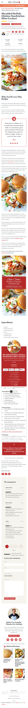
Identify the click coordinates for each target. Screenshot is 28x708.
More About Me (13, 635)
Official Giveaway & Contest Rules (14, 698)
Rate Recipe (6, 24)
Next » (14, 550)
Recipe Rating (7, 573)
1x (11, 391)
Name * (5, 562)
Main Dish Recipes (9, 8)
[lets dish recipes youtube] (23, 32)
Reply (22, 487)
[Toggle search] (24, 2)
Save (22, 369)
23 (21, 546)
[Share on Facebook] (6, 474)
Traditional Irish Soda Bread (7, 661)
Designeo (17, 702)
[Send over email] (9, 474)
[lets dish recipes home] (14, 2)
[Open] (3, 2)
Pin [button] (17, 369)
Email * (5, 568)
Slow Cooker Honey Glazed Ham (7, 681)
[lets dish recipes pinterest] (13, 32)
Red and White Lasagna (19, 680)
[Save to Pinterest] (2, 474)
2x (13, 391)
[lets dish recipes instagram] (20, 32)
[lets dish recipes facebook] (16, 32)
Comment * (6, 579)
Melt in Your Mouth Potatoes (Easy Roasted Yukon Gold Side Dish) (20, 663)
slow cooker (11, 161)
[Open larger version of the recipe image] (14, 346)
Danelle (8, 31)
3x (16, 391)
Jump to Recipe (17, 24)
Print (11, 369)
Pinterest (3, 253)
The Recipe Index (20, 5)
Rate (6, 369)
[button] (11, 365)
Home (2, 8)
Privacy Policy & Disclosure (14, 696)
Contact (14, 700)
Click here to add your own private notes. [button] (12, 431)
